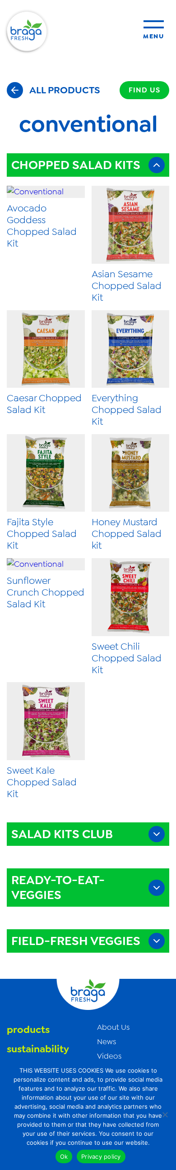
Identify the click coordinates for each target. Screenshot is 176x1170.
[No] (164, 1114)
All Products (64, 89)
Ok (64, 1156)
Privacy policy (101, 1156)
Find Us (144, 90)
